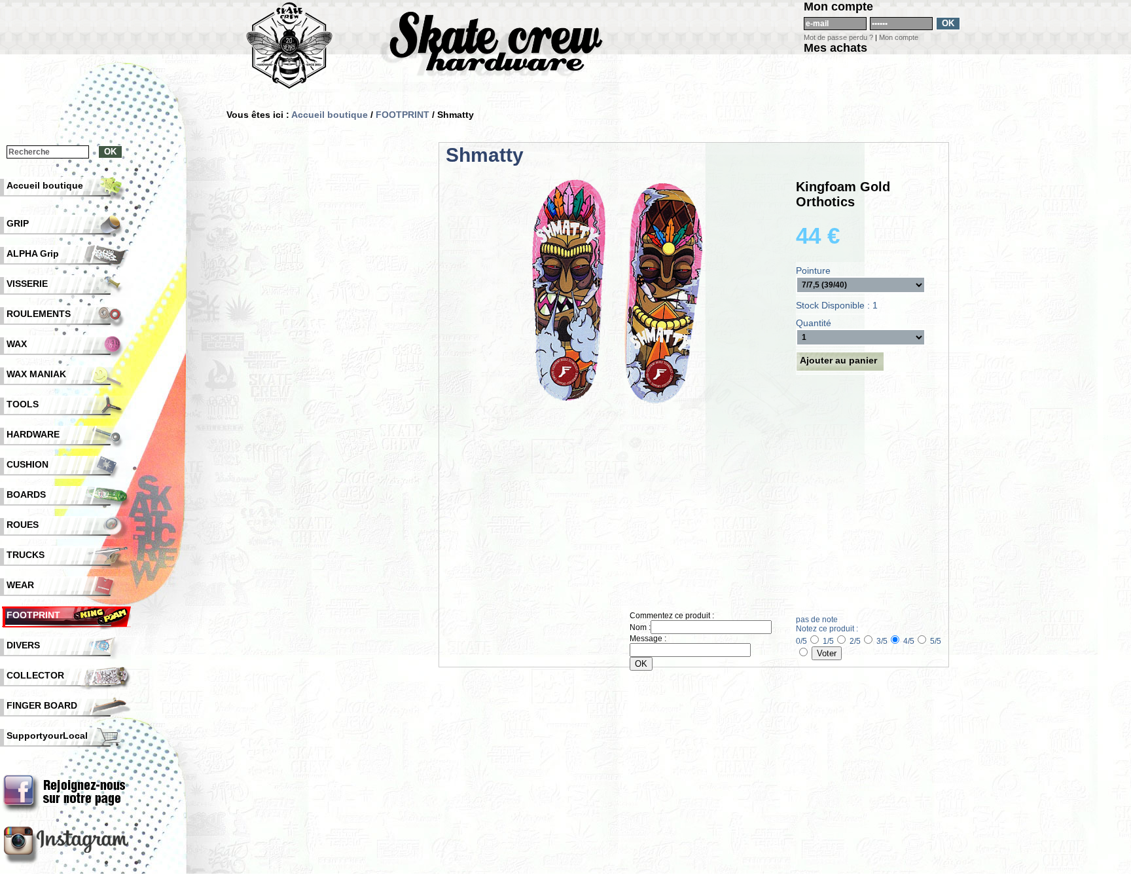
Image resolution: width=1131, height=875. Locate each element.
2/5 (855, 641)
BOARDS (26, 494)
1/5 (828, 641)
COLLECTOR (35, 675)
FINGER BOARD (42, 705)
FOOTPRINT (402, 114)
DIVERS (23, 645)
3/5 (882, 641)
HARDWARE (33, 434)
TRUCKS (26, 554)
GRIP (18, 223)
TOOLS (23, 404)
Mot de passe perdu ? (838, 37)
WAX (17, 344)
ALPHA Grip (33, 253)
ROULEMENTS (39, 313)
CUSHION (27, 464)
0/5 (801, 641)
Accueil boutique (329, 114)
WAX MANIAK (36, 374)
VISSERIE (27, 283)
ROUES (23, 524)
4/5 (908, 641)
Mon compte (898, 37)
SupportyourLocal (47, 735)
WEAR (20, 585)
